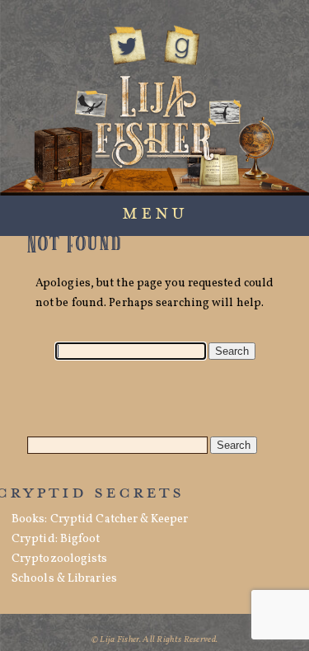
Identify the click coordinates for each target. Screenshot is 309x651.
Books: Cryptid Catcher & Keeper (100, 519)
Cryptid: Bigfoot (56, 539)
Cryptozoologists (60, 559)
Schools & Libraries (64, 579)
